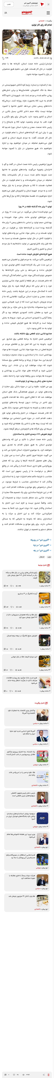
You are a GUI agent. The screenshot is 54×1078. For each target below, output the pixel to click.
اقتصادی (41, 21)
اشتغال (41, 557)
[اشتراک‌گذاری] (43, 1074)
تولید (49, 557)
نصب (9, 4)
